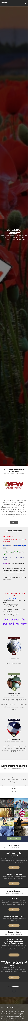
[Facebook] (14, 991)
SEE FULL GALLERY (14, 838)
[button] (5, 461)
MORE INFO (14, 867)
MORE (14, 522)
